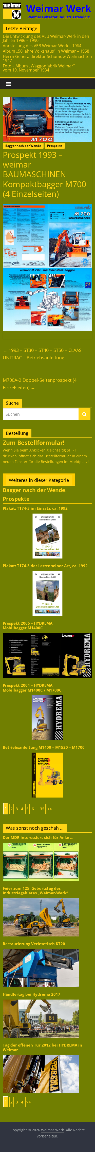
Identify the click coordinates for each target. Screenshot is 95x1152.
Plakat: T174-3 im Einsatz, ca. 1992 (35, 508)
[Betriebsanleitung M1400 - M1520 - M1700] (47, 752)
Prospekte (54, 146)
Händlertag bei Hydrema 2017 (31, 994)
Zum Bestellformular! (34, 442)
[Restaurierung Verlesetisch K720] (41, 948)
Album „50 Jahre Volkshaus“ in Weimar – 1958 (46, 51)
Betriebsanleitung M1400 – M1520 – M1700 (44, 747)
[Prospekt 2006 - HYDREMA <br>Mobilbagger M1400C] (47, 632)
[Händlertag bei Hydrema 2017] (41, 999)
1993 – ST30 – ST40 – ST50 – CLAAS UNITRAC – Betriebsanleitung (42, 354)
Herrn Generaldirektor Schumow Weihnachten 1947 (47, 58)
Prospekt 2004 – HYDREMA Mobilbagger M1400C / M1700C (32, 688)
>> (50, 809)
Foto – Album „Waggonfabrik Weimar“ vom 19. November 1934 (39, 68)
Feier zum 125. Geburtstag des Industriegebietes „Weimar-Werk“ (35, 891)
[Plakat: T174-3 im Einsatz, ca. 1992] (47, 513)
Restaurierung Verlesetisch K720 (34, 943)
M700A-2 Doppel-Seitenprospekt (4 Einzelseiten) (40, 383)
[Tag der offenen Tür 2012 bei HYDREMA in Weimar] (41, 1054)
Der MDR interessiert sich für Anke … (38, 837)
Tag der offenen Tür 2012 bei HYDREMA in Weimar (42, 1047)
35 (42, 809)
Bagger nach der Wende (23, 146)
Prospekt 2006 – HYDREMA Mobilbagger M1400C (27, 626)
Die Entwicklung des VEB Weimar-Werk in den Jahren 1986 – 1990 (46, 38)
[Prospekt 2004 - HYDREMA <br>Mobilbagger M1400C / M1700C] (47, 694)
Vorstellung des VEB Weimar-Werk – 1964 (42, 46)
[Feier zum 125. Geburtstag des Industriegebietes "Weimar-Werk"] (41, 897)
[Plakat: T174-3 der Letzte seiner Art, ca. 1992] (47, 570)
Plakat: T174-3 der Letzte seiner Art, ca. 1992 (45, 565)
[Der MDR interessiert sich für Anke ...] (41, 842)
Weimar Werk (58, 8)
